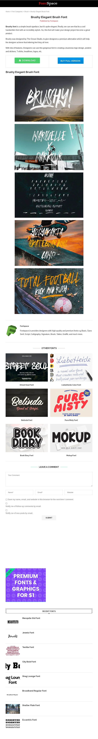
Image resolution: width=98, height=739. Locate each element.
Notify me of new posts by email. (19, 513)
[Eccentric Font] (13, 723)
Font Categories (17, 11)
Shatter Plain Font (31, 705)
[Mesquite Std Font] (13, 622)
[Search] (91, 3)
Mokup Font (71, 455)
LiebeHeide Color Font (71, 385)
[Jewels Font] (13, 636)
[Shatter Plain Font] (13, 709)
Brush (26, 11)
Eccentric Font (29, 720)
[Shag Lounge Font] (13, 680)
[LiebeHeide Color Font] (71, 367)
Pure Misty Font (71, 420)
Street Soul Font (27, 385)
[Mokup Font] (71, 438)
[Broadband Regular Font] (13, 694)
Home (8, 11)
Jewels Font (28, 633)
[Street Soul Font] (27, 367)
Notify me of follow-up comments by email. (23, 506)
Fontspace (54, 21)
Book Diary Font (26, 455)
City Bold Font (29, 662)
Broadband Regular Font (34, 691)
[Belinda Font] (27, 403)
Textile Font (28, 647)
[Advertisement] (49, 544)
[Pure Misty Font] (71, 403)
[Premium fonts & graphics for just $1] (26, 570)
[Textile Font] (13, 651)
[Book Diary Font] (27, 438)
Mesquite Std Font (31, 618)
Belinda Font (26, 420)
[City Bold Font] (13, 665)
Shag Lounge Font (31, 676)
